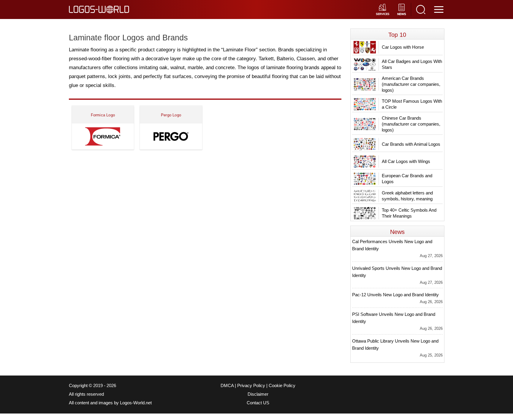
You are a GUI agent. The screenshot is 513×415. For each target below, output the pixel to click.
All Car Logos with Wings (406, 161)
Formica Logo (103, 115)
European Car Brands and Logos (407, 178)
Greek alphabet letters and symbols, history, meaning (407, 195)
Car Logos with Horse (403, 47)
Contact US (258, 402)
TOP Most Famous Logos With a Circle (412, 104)
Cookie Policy (282, 385)
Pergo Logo (171, 115)
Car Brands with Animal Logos (411, 144)
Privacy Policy (251, 385)
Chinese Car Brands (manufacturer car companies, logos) (411, 123)
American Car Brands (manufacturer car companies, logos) (411, 84)
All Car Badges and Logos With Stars (412, 64)
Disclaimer (258, 394)
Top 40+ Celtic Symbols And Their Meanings (409, 213)
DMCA (227, 385)
